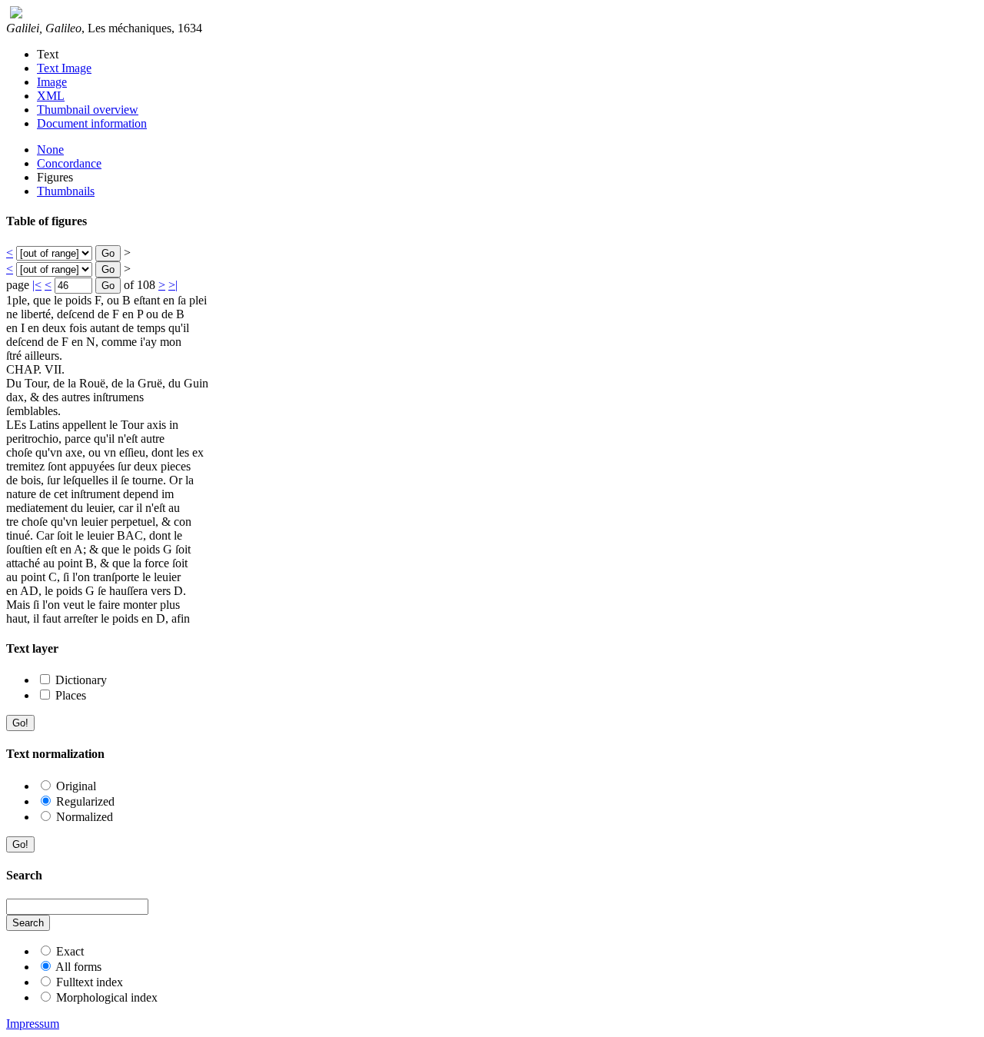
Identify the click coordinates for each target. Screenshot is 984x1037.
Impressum (32, 1023)
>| (173, 284)
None (50, 149)
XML (51, 95)
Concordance (69, 163)
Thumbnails (66, 191)
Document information (92, 123)
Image (52, 81)
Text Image (64, 68)
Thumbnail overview (87, 109)
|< (37, 284)
